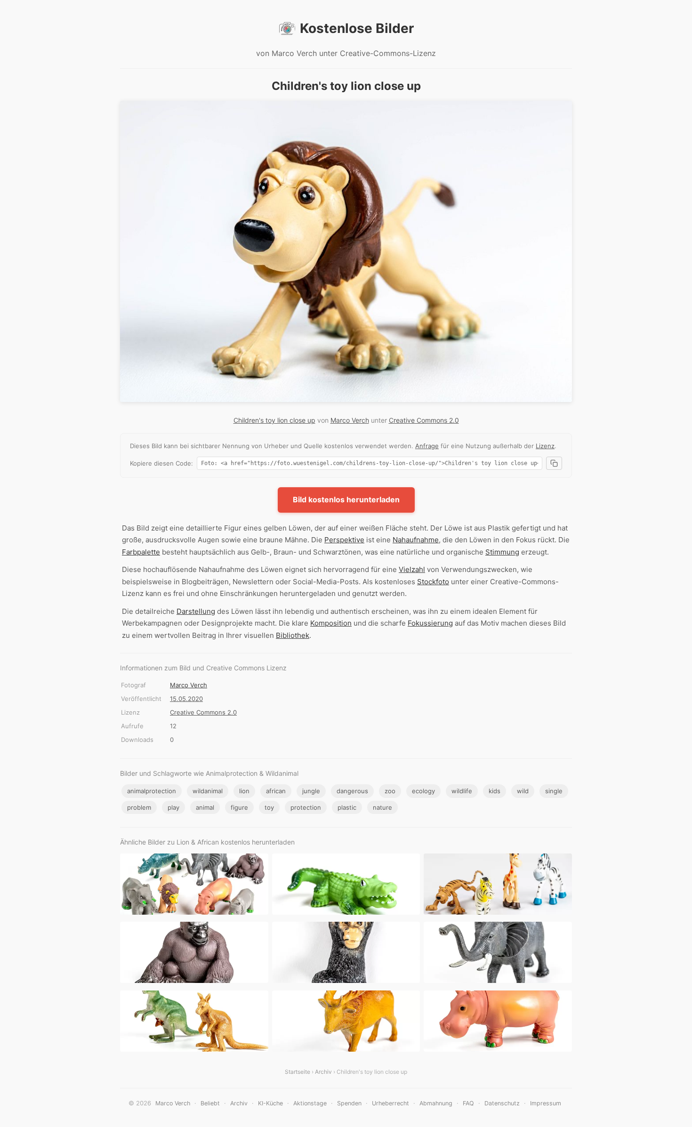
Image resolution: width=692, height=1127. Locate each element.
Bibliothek (292, 635)
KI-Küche (270, 1103)
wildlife (461, 791)
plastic (347, 807)
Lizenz (545, 446)
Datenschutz (502, 1103)
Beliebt (210, 1103)
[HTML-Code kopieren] (554, 463)
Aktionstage (310, 1103)
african (276, 791)
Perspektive (344, 539)
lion (244, 791)
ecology (423, 791)
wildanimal (208, 791)
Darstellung (196, 611)
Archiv (323, 1071)
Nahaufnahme (416, 539)
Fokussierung (430, 623)
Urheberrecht (390, 1103)
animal (205, 807)
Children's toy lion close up (274, 420)
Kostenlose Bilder (357, 28)
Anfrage (427, 446)
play (173, 807)
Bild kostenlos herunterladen (346, 499)
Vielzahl (412, 569)
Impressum (545, 1103)
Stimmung (502, 551)
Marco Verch (349, 420)
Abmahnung (435, 1103)
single (554, 791)
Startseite (297, 1071)
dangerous (352, 791)
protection (305, 807)
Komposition (331, 623)
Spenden (349, 1103)
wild (523, 791)
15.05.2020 (186, 698)
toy (269, 807)
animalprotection (151, 791)
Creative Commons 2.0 (424, 420)
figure (239, 807)
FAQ (468, 1103)
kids (494, 791)
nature (382, 807)
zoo (390, 791)
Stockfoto (433, 581)
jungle (311, 791)
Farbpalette (141, 551)
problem (139, 807)
